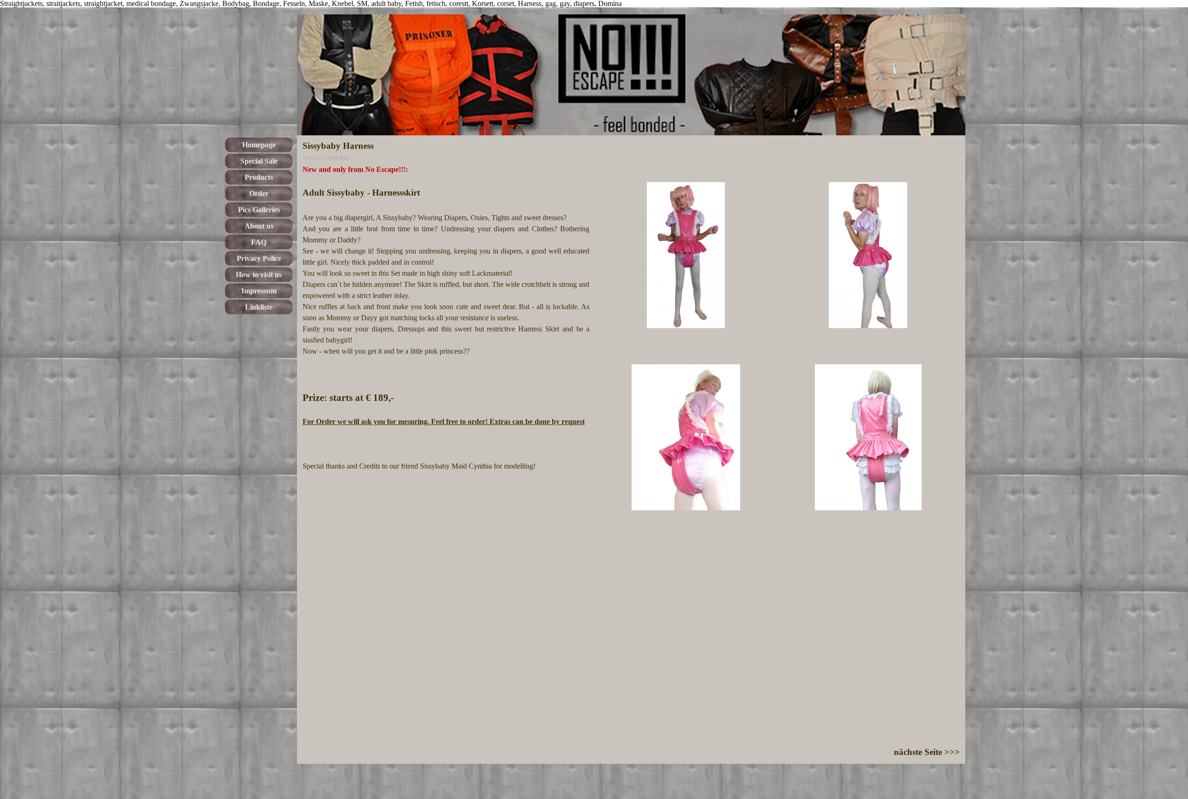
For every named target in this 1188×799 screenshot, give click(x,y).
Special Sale (259, 161)
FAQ (258, 242)
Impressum (259, 291)
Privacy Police (259, 258)
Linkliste (258, 307)
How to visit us (259, 275)
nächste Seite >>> (927, 752)
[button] (686, 255)
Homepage (259, 145)
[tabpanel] (446, 318)
